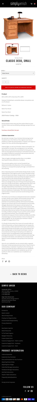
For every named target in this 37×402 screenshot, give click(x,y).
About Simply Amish (7, 315)
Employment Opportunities (9, 318)
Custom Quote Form (7, 338)
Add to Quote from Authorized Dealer (18, 87)
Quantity (4, 78)
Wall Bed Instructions (7, 372)
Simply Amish (8, 396)
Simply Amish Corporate (8, 382)
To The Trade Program (7, 333)
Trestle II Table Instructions (9, 374)
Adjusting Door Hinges (8, 364)
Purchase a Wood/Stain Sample (10, 130)
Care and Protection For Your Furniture (12, 359)
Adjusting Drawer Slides (8, 362)
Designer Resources (7, 336)
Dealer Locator (6, 313)
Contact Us (5, 310)
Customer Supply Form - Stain (10, 346)
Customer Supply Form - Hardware (11, 343)
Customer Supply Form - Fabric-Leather (12, 341)
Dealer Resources (6, 330)
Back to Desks (19, 274)
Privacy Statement (7, 323)
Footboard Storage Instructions (10, 369)
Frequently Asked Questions (9, 377)
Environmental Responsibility (10, 320)
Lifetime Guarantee (7, 354)
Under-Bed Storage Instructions (10, 367)
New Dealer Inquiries (7, 328)
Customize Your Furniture (8, 357)
